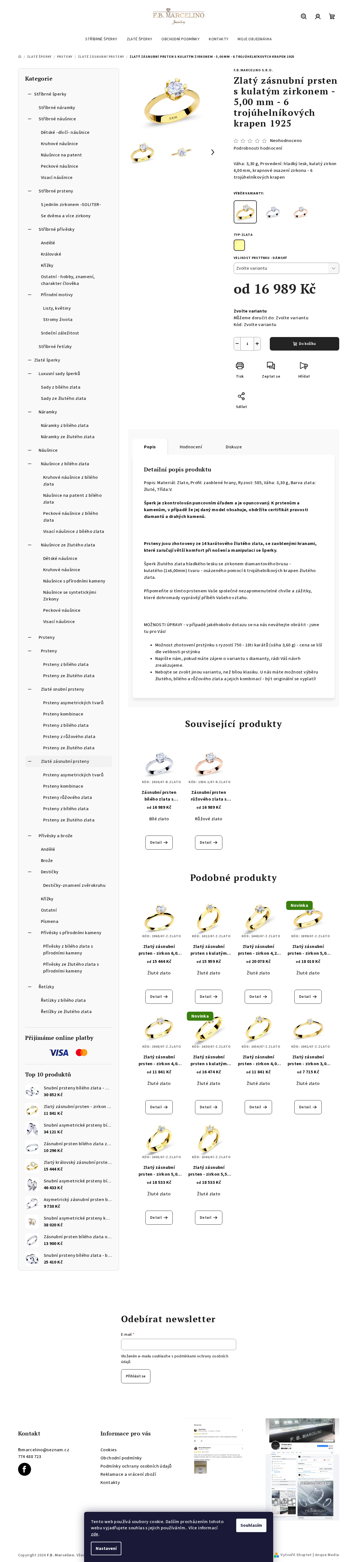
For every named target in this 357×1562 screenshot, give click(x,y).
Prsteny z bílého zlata (66, 664)
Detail (156, 842)
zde (94, 1534)
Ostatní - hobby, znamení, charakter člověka (68, 280)
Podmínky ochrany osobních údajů (136, 1466)
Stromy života (58, 319)
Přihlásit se (136, 1376)
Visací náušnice (57, 177)
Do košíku (307, 344)
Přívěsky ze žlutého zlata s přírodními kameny (71, 967)
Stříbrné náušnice (57, 119)
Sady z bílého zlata (61, 387)
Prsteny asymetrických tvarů (73, 703)
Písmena (50, 921)
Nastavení (106, 1548)
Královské (51, 254)
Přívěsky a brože (56, 836)
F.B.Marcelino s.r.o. (253, 70)
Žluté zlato (158, 973)
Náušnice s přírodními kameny (74, 581)
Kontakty (110, 1482)
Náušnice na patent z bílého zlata (72, 498)
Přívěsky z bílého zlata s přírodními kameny (68, 949)
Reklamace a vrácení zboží (128, 1474)
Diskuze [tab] (234, 447)
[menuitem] (101, 39)
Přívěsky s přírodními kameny (71, 933)
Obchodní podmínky (121, 1458)
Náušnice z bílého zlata (65, 464)
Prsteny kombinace (63, 714)
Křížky (47, 265)
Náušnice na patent (61, 155)
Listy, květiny (57, 308)
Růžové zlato (208, 819)
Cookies (108, 1450)
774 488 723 (29, 1457)
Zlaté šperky (47, 360)
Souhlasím (251, 1525)
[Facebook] (24, 1469)
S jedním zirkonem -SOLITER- (71, 204)
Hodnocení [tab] (191, 447)
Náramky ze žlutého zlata (68, 437)
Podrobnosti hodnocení (258, 148)
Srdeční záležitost (60, 333)
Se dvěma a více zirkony (66, 216)
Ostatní (49, 910)
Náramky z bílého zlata (65, 425)
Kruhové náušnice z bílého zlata (70, 480)
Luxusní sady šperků (59, 374)
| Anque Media (325, 1555)
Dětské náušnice (60, 558)
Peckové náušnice (59, 166)
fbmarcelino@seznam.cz (43, 1450)
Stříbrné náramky (57, 108)
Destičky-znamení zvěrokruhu (74, 885)
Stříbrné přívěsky (57, 229)
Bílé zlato (159, 819)
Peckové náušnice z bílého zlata (70, 516)
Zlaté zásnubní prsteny (65, 761)
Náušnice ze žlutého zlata (68, 545)
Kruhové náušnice (59, 144)
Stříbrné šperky (50, 94)
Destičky (50, 872)
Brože (47, 861)
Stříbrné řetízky (55, 347)
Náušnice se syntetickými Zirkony (70, 595)
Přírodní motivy (57, 295)
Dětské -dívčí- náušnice (65, 132)
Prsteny (47, 637)
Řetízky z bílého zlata (63, 1000)
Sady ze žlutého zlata (63, 398)
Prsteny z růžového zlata (69, 737)
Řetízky (46, 987)
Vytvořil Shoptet (296, 1555)
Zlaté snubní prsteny (62, 689)
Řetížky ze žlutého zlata (66, 1012)
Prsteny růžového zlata (67, 797)
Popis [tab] (150, 447)
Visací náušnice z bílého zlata (73, 531)
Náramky (48, 412)
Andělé (48, 243)
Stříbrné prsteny (56, 191)
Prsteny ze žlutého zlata (69, 676)
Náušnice (48, 450)
